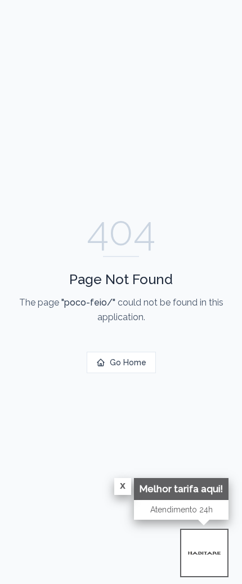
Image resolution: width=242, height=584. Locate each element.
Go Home (128, 362)
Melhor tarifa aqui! (181, 488)
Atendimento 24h (181, 509)
